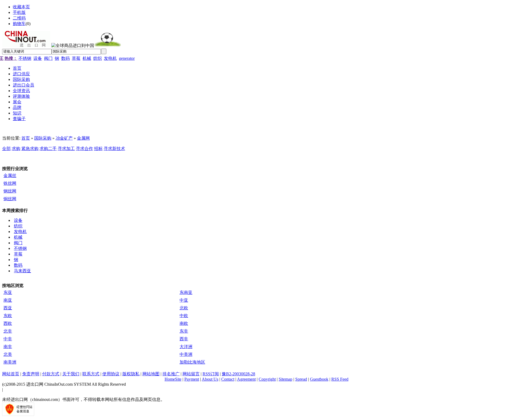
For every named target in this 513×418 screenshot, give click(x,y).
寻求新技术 (114, 148)
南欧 (184, 323)
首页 (25, 138)
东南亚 (186, 292)
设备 (37, 58)
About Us (210, 379)
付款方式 (50, 374)
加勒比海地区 (192, 362)
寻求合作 (84, 148)
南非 (7, 346)
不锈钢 (24, 58)
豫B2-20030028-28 (238, 374)
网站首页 (10, 374)
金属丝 (9, 175)
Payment (191, 379)
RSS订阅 (211, 374)
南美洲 (9, 362)
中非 (7, 339)
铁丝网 (9, 183)
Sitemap (285, 379)
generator (127, 58)
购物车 (19, 23)
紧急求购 (29, 148)
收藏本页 (21, 7)
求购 (16, 148)
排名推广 (171, 374)
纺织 (97, 58)
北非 (7, 331)
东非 (184, 331)
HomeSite (173, 379)
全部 (6, 148)
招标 (98, 148)
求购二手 (48, 148)
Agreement (246, 379)
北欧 (184, 308)
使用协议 (110, 374)
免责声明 (30, 374)
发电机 (110, 58)
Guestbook (319, 379)
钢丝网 (9, 191)
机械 (87, 58)
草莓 (76, 58)
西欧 (7, 323)
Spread (301, 379)
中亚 (184, 300)
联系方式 (90, 374)
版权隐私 (130, 374)
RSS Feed (339, 379)
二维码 (19, 18)
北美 (7, 354)
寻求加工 (66, 148)
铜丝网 (9, 198)
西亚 (7, 308)
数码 (65, 58)
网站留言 (191, 374)
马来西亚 (22, 271)
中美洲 (186, 354)
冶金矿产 (64, 138)
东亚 (7, 292)
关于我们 (70, 374)
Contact (227, 379)
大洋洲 (186, 346)
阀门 (48, 58)
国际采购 (42, 138)
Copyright (267, 379)
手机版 (19, 12)
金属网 (83, 138)
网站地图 (151, 374)
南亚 (7, 300)
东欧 (7, 315)
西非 (184, 339)
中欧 (184, 315)
